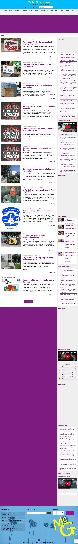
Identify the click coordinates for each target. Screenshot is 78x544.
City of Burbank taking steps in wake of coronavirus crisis (39, 259)
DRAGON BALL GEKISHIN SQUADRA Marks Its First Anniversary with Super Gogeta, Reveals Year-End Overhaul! (70, 244)
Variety (60, 51)
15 (75, 372)
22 (75, 374)
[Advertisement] (39, 23)
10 (62, 372)
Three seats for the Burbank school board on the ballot (37, 43)
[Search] (49, 513)
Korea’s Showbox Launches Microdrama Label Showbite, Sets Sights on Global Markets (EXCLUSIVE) (67, 64)
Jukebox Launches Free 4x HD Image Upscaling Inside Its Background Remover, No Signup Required (70, 255)
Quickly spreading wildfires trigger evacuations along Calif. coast (67, 156)
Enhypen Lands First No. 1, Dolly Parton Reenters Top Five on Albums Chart (68, 70)
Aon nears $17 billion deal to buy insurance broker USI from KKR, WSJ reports (68, 303)
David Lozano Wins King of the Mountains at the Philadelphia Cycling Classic (70, 234)
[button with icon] (54, 513)
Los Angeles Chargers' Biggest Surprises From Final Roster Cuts (67, 434)
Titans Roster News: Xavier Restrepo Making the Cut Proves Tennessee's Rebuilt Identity (68, 447)
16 (59, 374)
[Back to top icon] (39, 540)
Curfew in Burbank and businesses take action (37, 86)
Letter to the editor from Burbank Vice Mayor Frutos (38, 191)
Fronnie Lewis (27, 39)
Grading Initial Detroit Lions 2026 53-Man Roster (68, 469)
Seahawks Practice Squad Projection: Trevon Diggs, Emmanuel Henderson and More (68, 459)
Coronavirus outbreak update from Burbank (37, 149)
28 (72, 376)
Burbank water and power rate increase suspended (39, 170)
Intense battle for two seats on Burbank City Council (39, 65)
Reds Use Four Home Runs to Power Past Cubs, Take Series (68, 451)
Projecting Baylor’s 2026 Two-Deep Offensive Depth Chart (67, 442)
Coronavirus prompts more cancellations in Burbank (34, 236)
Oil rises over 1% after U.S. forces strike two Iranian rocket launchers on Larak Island (68, 286)
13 (70, 372)
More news (60, 263)
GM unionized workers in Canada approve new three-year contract (67, 145)
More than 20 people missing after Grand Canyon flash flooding (67, 163)
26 (67, 376)
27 (70, 376)
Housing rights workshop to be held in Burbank (38, 281)
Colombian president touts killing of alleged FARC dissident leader (68, 149)
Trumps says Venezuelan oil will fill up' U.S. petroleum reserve (68, 152)
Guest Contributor (28, 187)
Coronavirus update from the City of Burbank (37, 212)
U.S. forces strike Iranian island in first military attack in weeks (68, 160)
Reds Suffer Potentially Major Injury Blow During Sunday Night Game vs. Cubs (68, 465)
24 (62, 376)
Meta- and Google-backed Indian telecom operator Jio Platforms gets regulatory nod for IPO (68, 281)
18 (64, 374)
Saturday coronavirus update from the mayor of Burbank (38, 130)
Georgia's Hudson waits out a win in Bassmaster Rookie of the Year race (70, 220)
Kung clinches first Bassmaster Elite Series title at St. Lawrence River (70, 227)
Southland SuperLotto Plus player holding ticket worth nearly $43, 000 (12, 529)
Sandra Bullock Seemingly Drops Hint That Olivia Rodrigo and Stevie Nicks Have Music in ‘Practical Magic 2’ (68, 82)
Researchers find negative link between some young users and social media (13, 524)
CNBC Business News (64, 266)
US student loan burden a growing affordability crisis (13, 520)
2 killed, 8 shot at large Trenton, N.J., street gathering (68, 138)
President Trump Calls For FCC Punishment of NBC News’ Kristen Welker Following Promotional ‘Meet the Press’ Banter (68, 96)
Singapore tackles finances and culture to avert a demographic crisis (68, 295)
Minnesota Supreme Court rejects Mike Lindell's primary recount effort (68, 171)
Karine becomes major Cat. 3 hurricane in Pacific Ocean (66, 141)
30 (59, 378)
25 (64, 376)
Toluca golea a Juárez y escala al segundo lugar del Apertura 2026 (67, 455)
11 (64, 372)
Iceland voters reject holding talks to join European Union (68, 167)
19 (67, 374)
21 (72, 374)
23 (59, 376)
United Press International (65, 134)
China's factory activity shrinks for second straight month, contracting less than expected (67, 270)
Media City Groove (39, 2)
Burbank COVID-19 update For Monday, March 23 (39, 107)
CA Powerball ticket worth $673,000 (9, 517)
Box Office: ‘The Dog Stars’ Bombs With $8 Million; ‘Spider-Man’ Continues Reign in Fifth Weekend (67, 115)
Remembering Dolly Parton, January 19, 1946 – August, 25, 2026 (12, 513)
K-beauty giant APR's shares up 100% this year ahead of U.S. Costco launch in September (68, 291)
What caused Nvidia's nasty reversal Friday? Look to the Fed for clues (68, 299)
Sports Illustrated (62, 425)
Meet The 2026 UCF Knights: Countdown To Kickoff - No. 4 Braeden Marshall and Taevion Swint (68, 438)
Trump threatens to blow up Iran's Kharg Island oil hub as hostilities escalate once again (67, 275)
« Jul (59, 381)
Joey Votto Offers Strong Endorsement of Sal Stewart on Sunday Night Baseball (67, 429)
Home (72, 34)
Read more (52, 56)
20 (70, 374)
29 (75, 376)
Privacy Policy (52, 542)
